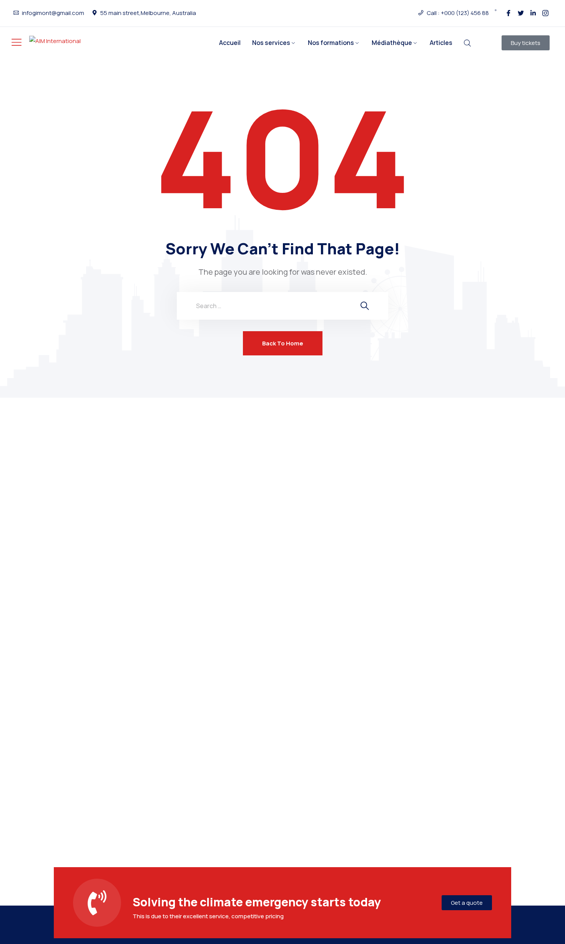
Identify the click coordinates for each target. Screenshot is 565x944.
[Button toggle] (17, 42)
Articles (441, 42)
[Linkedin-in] (533, 13)
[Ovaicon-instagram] (545, 13)
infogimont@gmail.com (53, 13)
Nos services (271, 42)
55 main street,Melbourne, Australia (148, 13)
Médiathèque (392, 42)
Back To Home (282, 343)
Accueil (230, 42)
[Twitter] (521, 13)
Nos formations (331, 42)
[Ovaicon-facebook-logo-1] (508, 13)
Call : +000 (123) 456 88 (458, 13)
